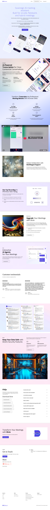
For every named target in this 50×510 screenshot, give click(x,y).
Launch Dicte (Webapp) (28, 498)
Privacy (3, 498)
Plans (41, 1)
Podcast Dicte (15, 494)
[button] (45, 1)
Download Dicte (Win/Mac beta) (29, 497)
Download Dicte (36, 1)
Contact (3, 494)
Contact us (4, 456)
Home (31, 1)
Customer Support (39, 494)
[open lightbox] (37, 196)
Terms (3, 497)
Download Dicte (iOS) (28, 494)
